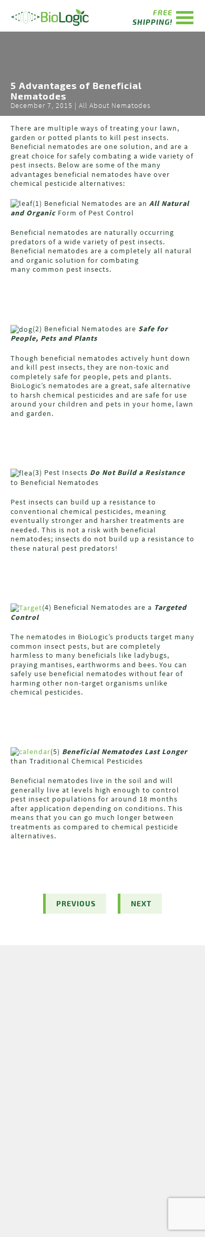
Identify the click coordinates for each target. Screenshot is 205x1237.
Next (141, 903)
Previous (76, 903)
